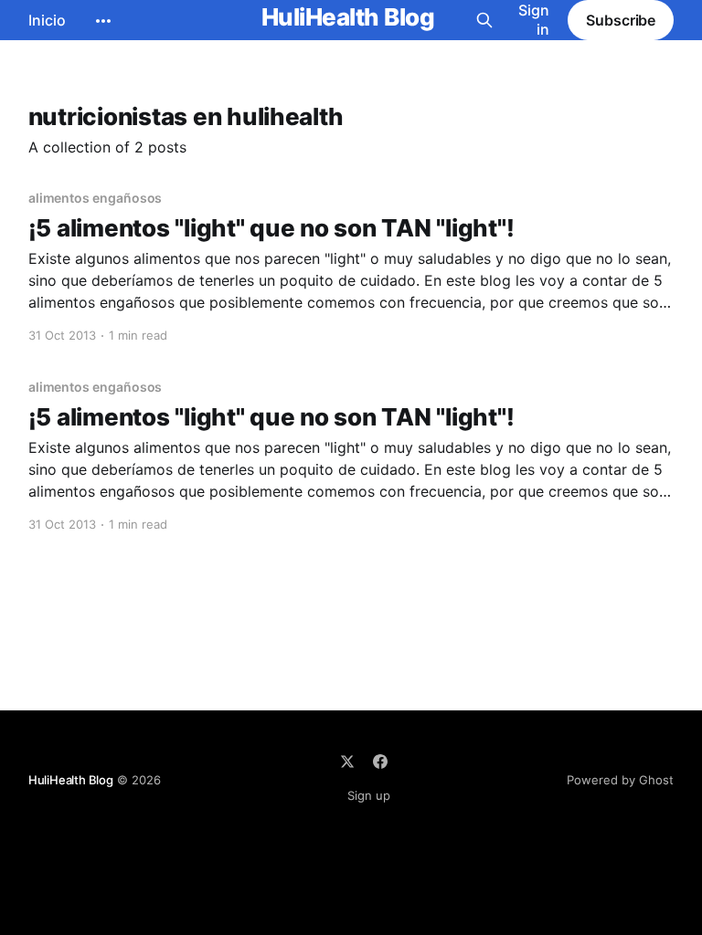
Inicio (47, 20)
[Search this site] (484, 20)
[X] (347, 761)
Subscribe (620, 20)
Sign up (368, 795)
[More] (103, 21)
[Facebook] (380, 761)
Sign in (533, 19)
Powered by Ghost (620, 779)
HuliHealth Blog (347, 17)
